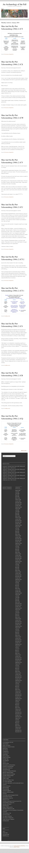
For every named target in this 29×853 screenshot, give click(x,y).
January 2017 (18, 656)
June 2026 (17, 493)
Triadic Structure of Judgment (8, 819)
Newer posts (24, 450)
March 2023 (17, 552)
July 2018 (17, 629)
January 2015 (18, 692)
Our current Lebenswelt (7, 781)
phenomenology (6, 787)
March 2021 (17, 588)
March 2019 (17, 617)
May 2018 (17, 632)
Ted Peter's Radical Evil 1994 (8, 808)
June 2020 (17, 597)
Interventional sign (6, 769)
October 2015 (18, 679)
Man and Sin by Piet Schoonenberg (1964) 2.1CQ (12, 417)
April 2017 (17, 651)
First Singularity (6, 760)
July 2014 (17, 701)
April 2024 (17, 532)
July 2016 (17, 665)
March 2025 (17, 516)
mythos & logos (6, 778)
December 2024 (18, 520)
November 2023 (18, 540)
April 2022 (17, 569)
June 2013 (17, 721)
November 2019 (18, 605)
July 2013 (17, 719)
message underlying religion (8, 775)
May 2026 (17, 495)
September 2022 (18, 561)
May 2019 (17, 614)
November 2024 (18, 522)
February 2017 (18, 654)
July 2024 (17, 528)
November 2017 (18, 641)
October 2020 (18, 591)
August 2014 (17, 700)
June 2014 (17, 703)
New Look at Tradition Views (8, 780)
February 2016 (18, 673)
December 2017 (18, 639)
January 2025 (18, 519)
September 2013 (18, 716)
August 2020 (17, 594)
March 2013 (17, 725)
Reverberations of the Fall (8, 798)
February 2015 (18, 691)
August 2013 (17, 718)
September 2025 (18, 507)
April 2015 (17, 688)
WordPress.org (5, 835)
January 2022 (18, 573)
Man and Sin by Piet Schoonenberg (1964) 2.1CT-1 (12, 289)
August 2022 (17, 562)
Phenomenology (6, 789)
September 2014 (18, 698)
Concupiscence (6, 752)
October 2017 (18, 642)
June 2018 (17, 630)
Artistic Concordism (6, 745)
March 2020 (17, 602)
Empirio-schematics (6, 757)
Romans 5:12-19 (6, 799)
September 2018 (18, 626)
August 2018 (17, 627)
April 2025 (17, 514)
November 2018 (18, 623)
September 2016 (18, 662)
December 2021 (18, 575)
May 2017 (17, 650)
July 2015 (17, 683)
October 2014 (18, 697)
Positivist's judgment (7, 790)
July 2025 (17, 510)
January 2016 (18, 674)
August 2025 (17, 508)
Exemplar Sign (5, 759)
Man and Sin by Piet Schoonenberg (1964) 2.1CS (12, 324)
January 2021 (18, 590)
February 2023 (18, 553)
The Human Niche (6, 814)
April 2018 (17, 633)
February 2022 (18, 572)
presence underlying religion (8, 792)
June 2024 (17, 529)
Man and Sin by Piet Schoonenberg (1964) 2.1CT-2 (12, 258)
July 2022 (17, 564)
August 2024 (17, 526)
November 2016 (18, 659)
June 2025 (17, 511)
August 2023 (17, 544)
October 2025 (18, 505)
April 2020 (17, 600)
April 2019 (17, 615)
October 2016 (18, 660)
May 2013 (17, 722)
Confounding (5, 754)
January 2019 (18, 620)
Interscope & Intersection (8, 768)
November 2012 (18, 731)
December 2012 (18, 730)
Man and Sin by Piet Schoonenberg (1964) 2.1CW (12, 116)
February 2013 (18, 727)
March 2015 (17, 689)
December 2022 (18, 556)
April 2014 (17, 706)
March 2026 (17, 498)
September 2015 (18, 680)
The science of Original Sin (8, 54)
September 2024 (18, 525)
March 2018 (17, 635)
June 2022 (17, 565)
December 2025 (18, 502)
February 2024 (18, 535)
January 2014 (18, 710)
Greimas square (6, 763)
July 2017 (17, 647)
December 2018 (18, 621)
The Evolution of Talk (7, 813)
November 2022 (18, 558)
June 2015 (17, 685)
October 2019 (18, 606)
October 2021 (18, 578)
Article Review (5, 743)
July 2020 (17, 596)
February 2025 (18, 517)
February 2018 (18, 636)
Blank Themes (16, 847)
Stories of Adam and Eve (8, 807)
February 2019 (18, 618)
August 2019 (17, 609)
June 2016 (17, 667)
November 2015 (18, 677)
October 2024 (18, 523)
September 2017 (18, 644)
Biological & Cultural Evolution (9, 746)
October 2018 (18, 624)
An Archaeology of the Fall (14, 4)
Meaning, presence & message (9, 774)
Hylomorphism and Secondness (9, 765)
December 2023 (18, 538)
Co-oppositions (5, 751)
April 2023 (17, 550)
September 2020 (18, 593)
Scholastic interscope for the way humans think (12, 801)
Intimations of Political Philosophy (9, 771)
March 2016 (17, 671)
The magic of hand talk (7, 816)
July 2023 (17, 546)
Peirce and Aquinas (6, 786)
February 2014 (18, 709)
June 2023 (17, 547)
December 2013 (18, 712)
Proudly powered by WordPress (19, 845)
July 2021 (17, 582)
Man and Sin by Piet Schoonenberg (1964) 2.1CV (12, 161)
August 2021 (17, 581)
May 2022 (17, 567)
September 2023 (18, 543)
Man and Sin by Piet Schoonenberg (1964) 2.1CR (12, 374)
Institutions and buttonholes (8, 766)
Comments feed (6, 834)
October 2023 (18, 541)
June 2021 (17, 584)
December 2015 (18, 676)
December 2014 (18, 694)
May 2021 (17, 585)
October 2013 (18, 715)
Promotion (5, 793)
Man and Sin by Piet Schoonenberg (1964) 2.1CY (12, 27)
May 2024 (17, 531)
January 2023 (18, 555)
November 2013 (18, 713)
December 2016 (18, 657)
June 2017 (17, 648)
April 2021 (17, 587)
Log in (4, 831)
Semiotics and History (7, 804)
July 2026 (17, 492)
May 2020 (17, 599)
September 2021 (18, 579)
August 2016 (17, 664)
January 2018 (18, 638)
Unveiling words (7, 316)
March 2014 (17, 707)
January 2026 (18, 501)
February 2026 (18, 499)
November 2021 (18, 576)
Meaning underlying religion (8, 772)
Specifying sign (6, 805)
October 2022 (18, 559)
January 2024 (18, 537)
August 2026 (17, 490)
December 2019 (18, 603)
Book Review (5, 749)
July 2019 (17, 611)
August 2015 (17, 682)
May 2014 (17, 704)
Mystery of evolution (7, 777)
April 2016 (17, 670)
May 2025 (17, 513)
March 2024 (17, 534)
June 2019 (17, 612)
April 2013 (17, 724)
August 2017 (17, 645)
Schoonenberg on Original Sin (8, 802)
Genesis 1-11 (5, 762)
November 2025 (18, 504)
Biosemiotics (5, 748)
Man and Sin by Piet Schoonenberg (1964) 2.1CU (12, 205)
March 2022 (17, 570)
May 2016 (17, 668)
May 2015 (17, 686)
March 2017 (17, 653)
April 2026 (17, 496)
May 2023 (17, 549)
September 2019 (18, 608)
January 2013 (18, 728)
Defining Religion (6, 755)
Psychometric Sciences (7, 796)
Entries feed (5, 832)
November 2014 (18, 695)
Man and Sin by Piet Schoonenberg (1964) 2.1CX (12, 63)
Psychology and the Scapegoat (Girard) (10, 795)
